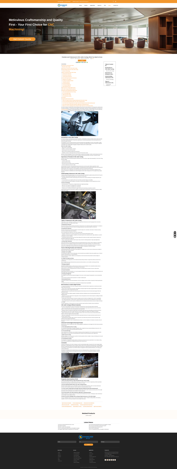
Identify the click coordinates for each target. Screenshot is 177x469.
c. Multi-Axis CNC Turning (66, 94)
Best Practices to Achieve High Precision (68, 87)
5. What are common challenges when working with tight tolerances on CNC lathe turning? (77, 105)
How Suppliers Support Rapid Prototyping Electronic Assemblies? (68, 429)
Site (93, 58)
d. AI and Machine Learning (66, 96)
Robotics (90, 455)
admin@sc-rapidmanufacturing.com (113, 456)
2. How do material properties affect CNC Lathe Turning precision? (73, 101)
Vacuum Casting (76, 459)
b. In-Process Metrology (66, 93)
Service (59, 453)
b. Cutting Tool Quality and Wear (67, 80)
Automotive (91, 453)
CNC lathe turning (64, 109)
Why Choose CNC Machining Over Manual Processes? (97, 425)
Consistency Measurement (87, 406)
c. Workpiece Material (66, 82)
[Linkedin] (107, 460)
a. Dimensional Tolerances (66, 73)
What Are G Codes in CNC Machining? (64, 426)
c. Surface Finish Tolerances (67, 76)
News (59, 459)
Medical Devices (92, 459)
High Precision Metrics (97, 406)
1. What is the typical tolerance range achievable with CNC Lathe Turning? (74, 100)
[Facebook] (105, 460)
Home (59, 452)
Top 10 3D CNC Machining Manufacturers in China (66, 424)
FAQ (58, 458)
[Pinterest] (113, 460)
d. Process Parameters (66, 83)
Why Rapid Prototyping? (62, 425)
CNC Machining (76, 455)
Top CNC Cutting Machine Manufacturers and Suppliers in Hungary (68, 428)
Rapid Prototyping (76, 452)
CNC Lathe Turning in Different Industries (69, 89)
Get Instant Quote (22, 39)
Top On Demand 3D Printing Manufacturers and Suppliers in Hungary (100, 424)
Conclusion (64, 97)
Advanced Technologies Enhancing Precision (69, 90)
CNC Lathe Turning (77, 456)
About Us (59, 455)
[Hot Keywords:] (113, 1)
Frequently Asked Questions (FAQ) (67, 98)
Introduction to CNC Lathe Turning (68, 65)
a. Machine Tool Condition (66, 79)
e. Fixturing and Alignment (66, 84)
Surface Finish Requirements (67, 406)
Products (59, 456)
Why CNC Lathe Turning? (66, 66)
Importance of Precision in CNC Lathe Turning (69, 68)
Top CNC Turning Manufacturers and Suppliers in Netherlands (99, 429)
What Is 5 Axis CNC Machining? (94, 428)
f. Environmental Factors (66, 86)
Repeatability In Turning (77, 406)
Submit (88, 444)
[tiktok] (115, 460)
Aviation (90, 452)
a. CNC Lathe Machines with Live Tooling (69, 91)
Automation (91, 458)
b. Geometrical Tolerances (66, 75)
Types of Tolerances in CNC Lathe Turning (69, 72)
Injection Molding (76, 462)
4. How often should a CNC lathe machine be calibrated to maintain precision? (75, 104)
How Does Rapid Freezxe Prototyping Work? (96, 426)
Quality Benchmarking (74, 404)
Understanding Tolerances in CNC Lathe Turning (70, 69)
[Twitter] (109, 460)
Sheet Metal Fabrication (77, 458)
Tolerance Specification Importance (86, 404)
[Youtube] (111, 460)
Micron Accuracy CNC (65, 404)
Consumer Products (92, 462)
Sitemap (95, 467)
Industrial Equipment (92, 456)
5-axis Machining (76, 453)
